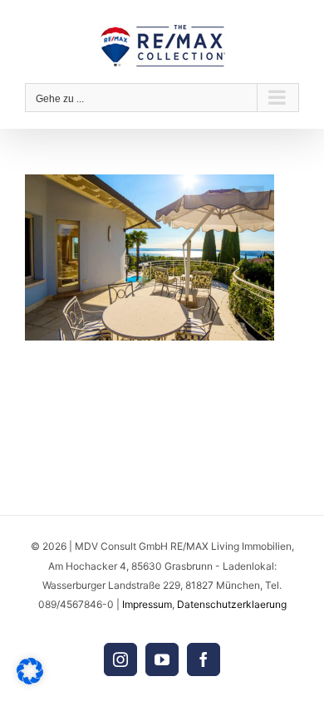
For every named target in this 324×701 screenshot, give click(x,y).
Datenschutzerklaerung (232, 604)
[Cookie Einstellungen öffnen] (30, 680)
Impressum (147, 604)
